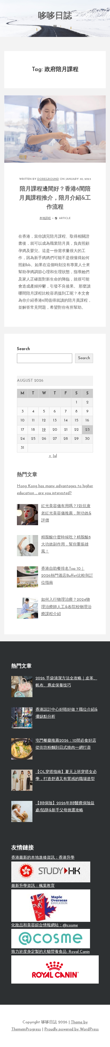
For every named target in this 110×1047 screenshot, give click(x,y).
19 (44, 430)
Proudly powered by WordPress (71, 1029)
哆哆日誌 (55, 16)
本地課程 (45, 218)
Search (23, 349)
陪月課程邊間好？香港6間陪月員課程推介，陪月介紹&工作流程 (55, 198)
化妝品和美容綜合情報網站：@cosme (44, 925)
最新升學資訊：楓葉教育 (33, 886)
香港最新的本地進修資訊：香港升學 (42, 858)
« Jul (53, 456)
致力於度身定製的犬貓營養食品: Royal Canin (50, 952)
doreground (48, 179)
